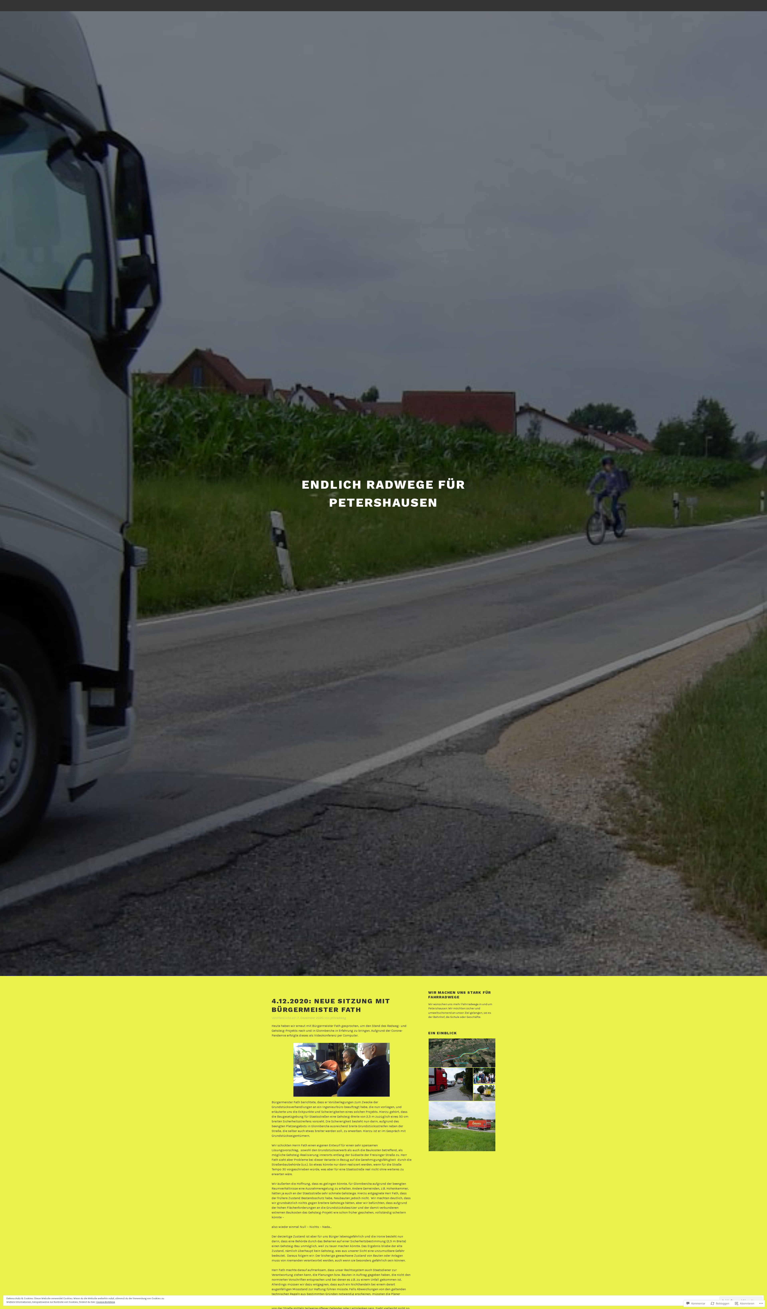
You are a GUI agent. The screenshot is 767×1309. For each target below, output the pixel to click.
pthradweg (338, 1018)
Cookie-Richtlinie (105, 1302)
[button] (461, 1053)
